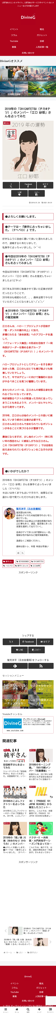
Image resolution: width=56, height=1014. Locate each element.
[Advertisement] (28, 892)
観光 (41, 983)
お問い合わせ (28, 1001)
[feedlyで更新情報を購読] (18, 553)
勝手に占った (22, 566)
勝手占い (9, 561)
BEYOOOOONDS (24, 561)
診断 (41, 992)
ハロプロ (9, 566)
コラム (14, 988)
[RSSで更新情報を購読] (22, 553)
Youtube (15, 992)
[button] (36, 193)
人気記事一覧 (41, 996)
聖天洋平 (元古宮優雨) (28, 509)
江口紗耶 (36, 566)
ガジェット (41, 988)
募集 (15, 996)
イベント (14, 983)
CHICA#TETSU (38, 561)
